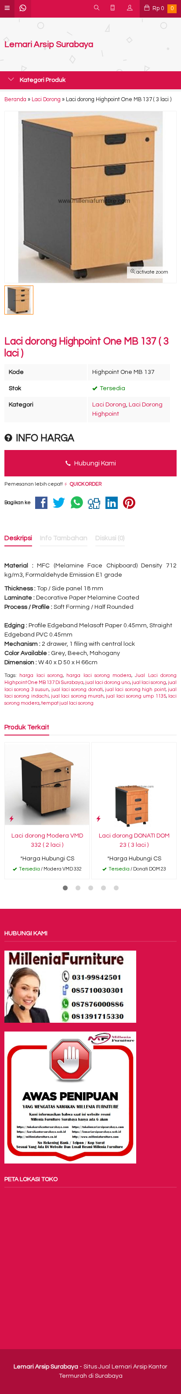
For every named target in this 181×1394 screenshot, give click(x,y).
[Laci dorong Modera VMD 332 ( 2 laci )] (47, 784)
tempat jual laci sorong (67, 703)
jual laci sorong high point (135, 689)
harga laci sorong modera (98, 675)
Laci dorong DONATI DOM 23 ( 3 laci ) (134, 840)
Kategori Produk (41, 80)
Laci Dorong (109, 405)
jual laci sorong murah (77, 696)
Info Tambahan (63, 538)
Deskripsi (18, 538)
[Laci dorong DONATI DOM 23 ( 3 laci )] (134, 784)
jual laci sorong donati (77, 689)
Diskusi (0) (110, 538)
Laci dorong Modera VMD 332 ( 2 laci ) (47, 840)
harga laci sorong (41, 675)
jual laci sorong (149, 682)
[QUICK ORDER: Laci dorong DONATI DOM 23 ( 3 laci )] (98, 819)
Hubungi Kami (94, 463)
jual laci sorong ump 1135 (136, 696)
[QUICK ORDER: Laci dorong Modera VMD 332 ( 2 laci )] (11, 819)
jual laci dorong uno (107, 682)
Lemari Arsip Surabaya (48, 44)
